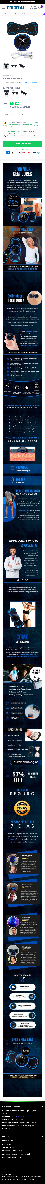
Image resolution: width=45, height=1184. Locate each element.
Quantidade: (8, 115)
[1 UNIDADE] (6, 93)
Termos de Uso (8, 1147)
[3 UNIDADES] (23, 93)
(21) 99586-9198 (17, 1117)
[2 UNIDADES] (15, 93)
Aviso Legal (6, 1144)
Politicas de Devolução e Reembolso (17, 1154)
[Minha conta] (31, 7)
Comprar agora (22, 143)
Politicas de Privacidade (11, 1157)
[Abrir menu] (3, 8)
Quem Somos (8, 1140)
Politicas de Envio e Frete (12, 1151)
